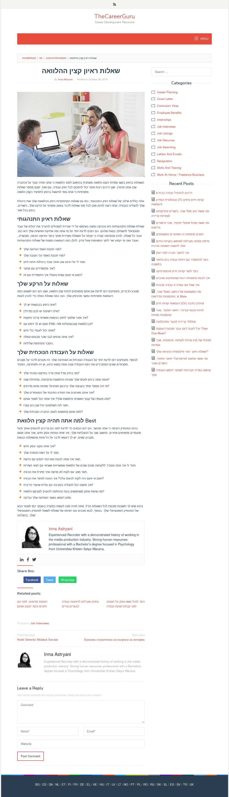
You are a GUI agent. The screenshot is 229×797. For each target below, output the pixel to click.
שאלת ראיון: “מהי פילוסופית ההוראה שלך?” (182, 351)
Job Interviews (39, 623)
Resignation (164, 161)
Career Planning (167, 92)
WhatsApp (67, 580)
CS (44, 784)
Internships (164, 119)
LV (113, 784)
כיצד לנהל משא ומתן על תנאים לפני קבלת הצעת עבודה (126, 603)
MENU (204, 39)
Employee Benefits (169, 112)
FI (69, 784)
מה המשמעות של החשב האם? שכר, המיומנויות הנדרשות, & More (176, 293)
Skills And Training (169, 167)
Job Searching (166, 147)
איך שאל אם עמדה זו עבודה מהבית (177, 285)
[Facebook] (28, 559)
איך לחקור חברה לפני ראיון (172, 252)
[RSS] (114, 4)
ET (64, 784)
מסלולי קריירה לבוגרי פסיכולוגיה (176, 321)
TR (185, 784)
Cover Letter (165, 99)
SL (165, 784)
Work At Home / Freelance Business (180, 174)
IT (107, 784)
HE (95, 784)
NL (57, 784)
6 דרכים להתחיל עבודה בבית (174, 193)
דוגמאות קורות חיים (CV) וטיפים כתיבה (180, 303)
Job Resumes (166, 140)
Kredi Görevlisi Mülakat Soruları (37, 637)
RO (145, 784)
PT (132, 784)
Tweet (49, 580)
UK (192, 784)
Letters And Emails (169, 154)
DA (51, 784)
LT (119, 784)
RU (152, 784)
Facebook (32, 580)
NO (126, 784)
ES (172, 784)
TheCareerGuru (114, 16)
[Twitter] (34, 559)
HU (102, 784)
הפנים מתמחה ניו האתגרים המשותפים (180, 234)
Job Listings (165, 133)
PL (139, 784)
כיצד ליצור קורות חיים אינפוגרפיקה (177, 271)
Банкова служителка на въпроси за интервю (114, 637)
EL (88, 784)
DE (82, 784)
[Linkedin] (22, 559)
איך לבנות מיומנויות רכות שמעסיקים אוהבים (183, 278)
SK (159, 784)
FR (75, 784)
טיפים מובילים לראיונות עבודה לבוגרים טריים (80, 603)
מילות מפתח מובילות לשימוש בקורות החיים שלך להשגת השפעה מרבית (180, 243)
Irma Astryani (57, 654)
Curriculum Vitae (167, 106)
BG (37, 784)
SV (178, 784)
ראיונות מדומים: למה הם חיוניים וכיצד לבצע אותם (32, 603)
